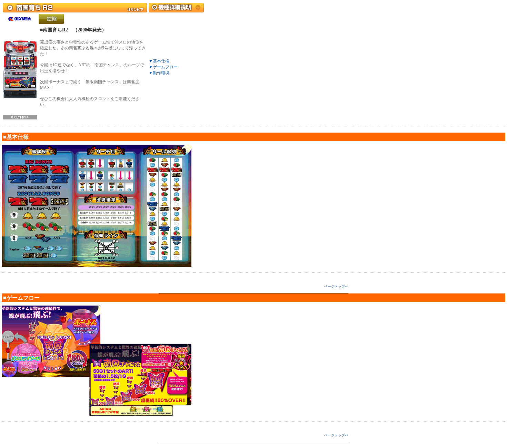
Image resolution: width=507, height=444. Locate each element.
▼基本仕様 (159, 61)
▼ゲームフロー (163, 67)
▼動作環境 (159, 72)
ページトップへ (336, 286)
